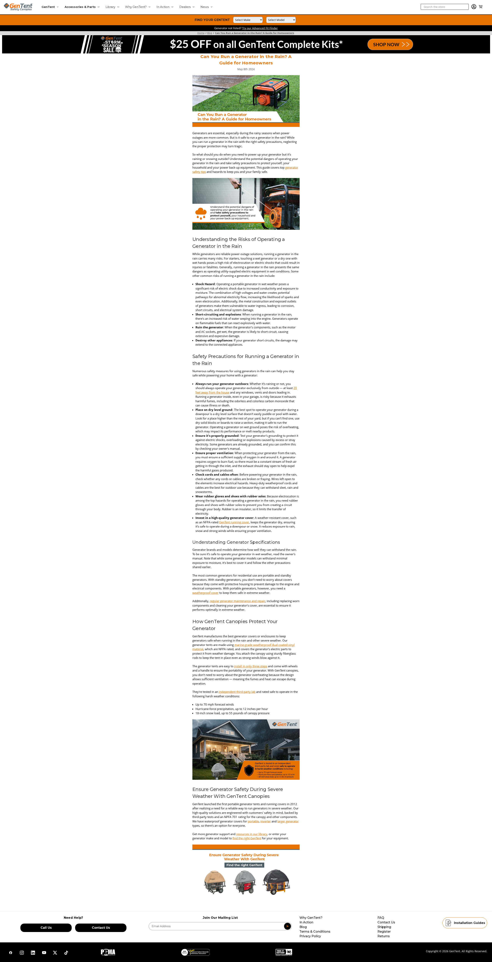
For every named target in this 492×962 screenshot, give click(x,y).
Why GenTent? (136, 7)
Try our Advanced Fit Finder (260, 28)
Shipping (384, 927)
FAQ (380, 918)
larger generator (288, 821)
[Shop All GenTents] (246, 870)
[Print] (246, 905)
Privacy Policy (310, 936)
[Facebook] (232, 905)
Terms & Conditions (314, 931)
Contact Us (101, 928)
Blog (303, 927)
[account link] (473, 7)
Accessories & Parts (80, 7)
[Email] (239, 905)
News (204, 7)
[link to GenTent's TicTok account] (11, 953)
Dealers (185, 7)
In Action (163, 7)
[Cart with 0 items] (480, 7)
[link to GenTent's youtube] (44, 953)
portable (253, 821)
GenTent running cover (234, 522)
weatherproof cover (205, 593)
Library (110, 7)
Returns (383, 936)
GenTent (48, 7)
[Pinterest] (259, 905)
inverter (265, 821)
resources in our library (251, 834)
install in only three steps (250, 666)
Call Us (46, 928)
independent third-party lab (237, 692)
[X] (252, 905)
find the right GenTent (247, 838)
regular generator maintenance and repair (237, 601)
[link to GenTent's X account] (22, 953)
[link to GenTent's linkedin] (33, 953)
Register (384, 931)
